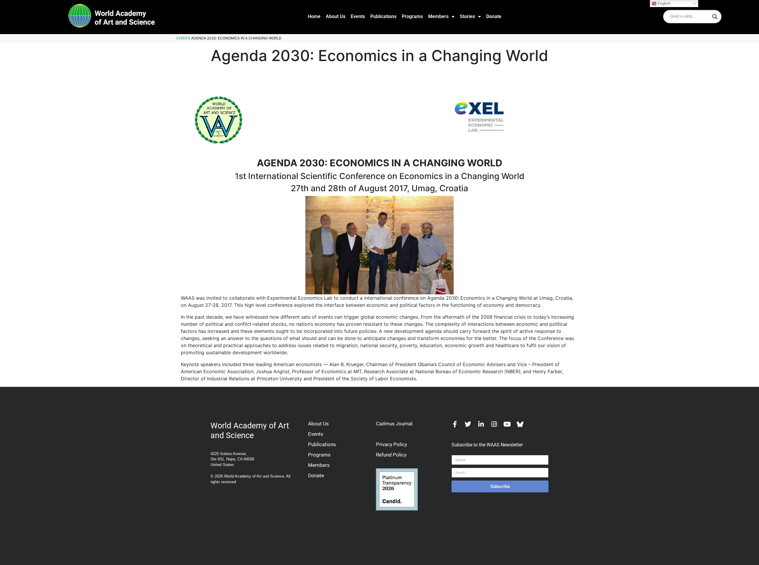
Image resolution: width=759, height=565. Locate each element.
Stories (467, 16)
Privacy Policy (391, 444)
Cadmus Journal (394, 424)
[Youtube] (507, 424)
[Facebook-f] (455, 424)
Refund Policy (391, 455)
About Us (335, 16)
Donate (493, 16)
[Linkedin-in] (481, 424)
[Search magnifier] (715, 16)
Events (358, 16)
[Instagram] (494, 424)
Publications (383, 16)
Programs (412, 16)
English (663, 3)
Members (438, 16)
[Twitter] (468, 424)
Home (314, 16)
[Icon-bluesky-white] (520, 424)
